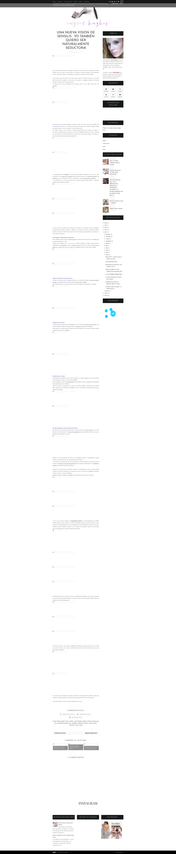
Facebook (120, 91)
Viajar (75, 1)
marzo (107, 255)
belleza (58, 721)
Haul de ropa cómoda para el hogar (115, 163)
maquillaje (74, 723)
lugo (70, 723)
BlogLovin (120, 96)
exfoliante (84, 721)
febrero (107, 291)
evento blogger (77, 721)
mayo (107, 250)
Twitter (106, 96)
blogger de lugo (65, 721)
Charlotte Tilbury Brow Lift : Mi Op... (90, 748)
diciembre (108, 234)
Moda (80, 1)
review (76, 725)
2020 (105, 223)
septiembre (108, 241)
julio (107, 245)
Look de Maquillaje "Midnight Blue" (114, 274)
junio (107, 248)
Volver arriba (119, 852)
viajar (104, 149)
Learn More (114, 3)
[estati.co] (54, 852)
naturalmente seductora (83, 723)
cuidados (71, 721)
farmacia (89, 721)
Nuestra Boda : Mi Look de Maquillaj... (75, 748)
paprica (95, 723)
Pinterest (113, 96)
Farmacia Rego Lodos (58, 126)
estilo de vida (106, 143)
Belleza (60, 1)
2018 (105, 227)
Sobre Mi (86, 1)
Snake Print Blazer (116, 208)
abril (107, 252)
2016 (105, 232)
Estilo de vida (68, 1)
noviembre (108, 236)
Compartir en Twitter (85, 714)
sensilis (80, 725)
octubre (107, 239)
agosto (107, 243)
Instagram (106, 91)
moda (104, 146)
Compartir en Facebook (68, 714)
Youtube (113, 91)
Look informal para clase (111, 262)
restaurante (72, 725)
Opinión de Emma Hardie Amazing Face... (59, 747)
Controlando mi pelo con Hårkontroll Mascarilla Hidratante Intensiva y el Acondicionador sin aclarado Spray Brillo (116, 187)
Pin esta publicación (77, 717)
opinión (91, 723)
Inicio (54, 1)
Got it (121, 3)
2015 (105, 293)
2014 (105, 295)
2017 (105, 230)
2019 (105, 225)
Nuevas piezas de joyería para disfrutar (115, 172)
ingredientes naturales (63, 723)
